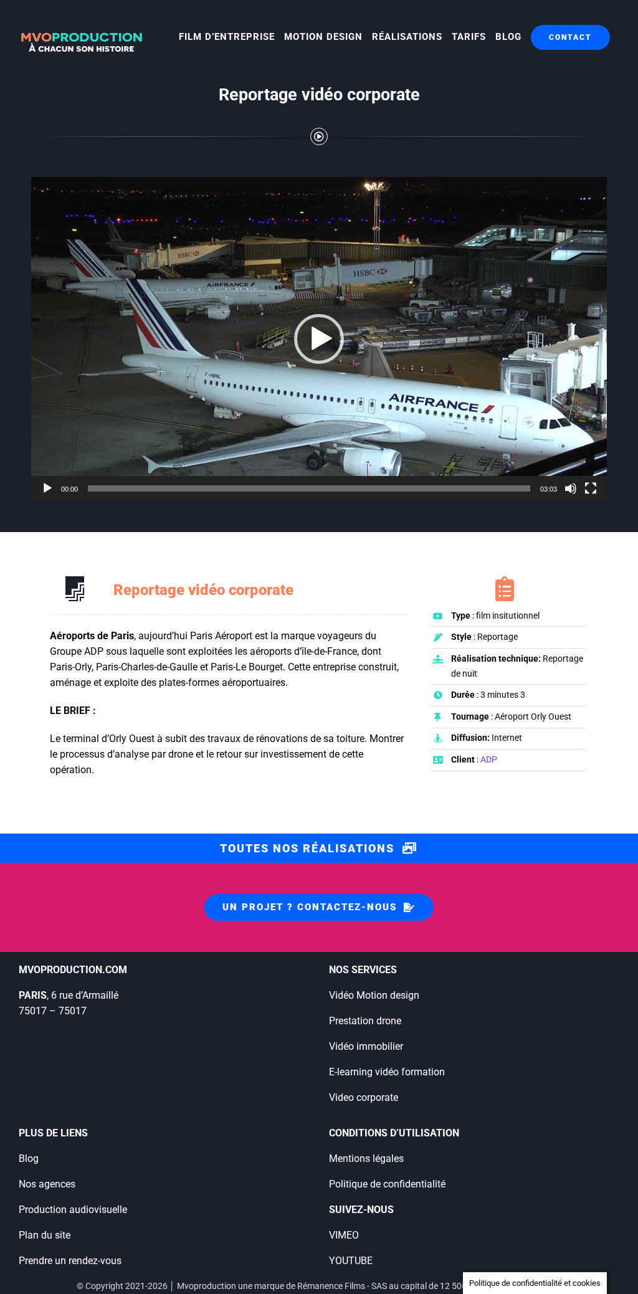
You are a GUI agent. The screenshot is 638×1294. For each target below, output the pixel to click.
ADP (488, 759)
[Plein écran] (590, 488)
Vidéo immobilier (366, 1046)
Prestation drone (365, 1021)
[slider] (309, 488)
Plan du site (44, 1235)
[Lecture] (47, 488)
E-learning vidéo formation (387, 1072)
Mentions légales (366, 1158)
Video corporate (363, 1097)
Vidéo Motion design (374, 995)
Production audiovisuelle (73, 1210)
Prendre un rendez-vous (70, 1261)
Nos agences (47, 1184)
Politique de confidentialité (387, 1184)
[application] (319, 339)
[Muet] (570, 488)
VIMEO (344, 1235)
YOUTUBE (351, 1261)
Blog (29, 1158)
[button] (319, 339)
